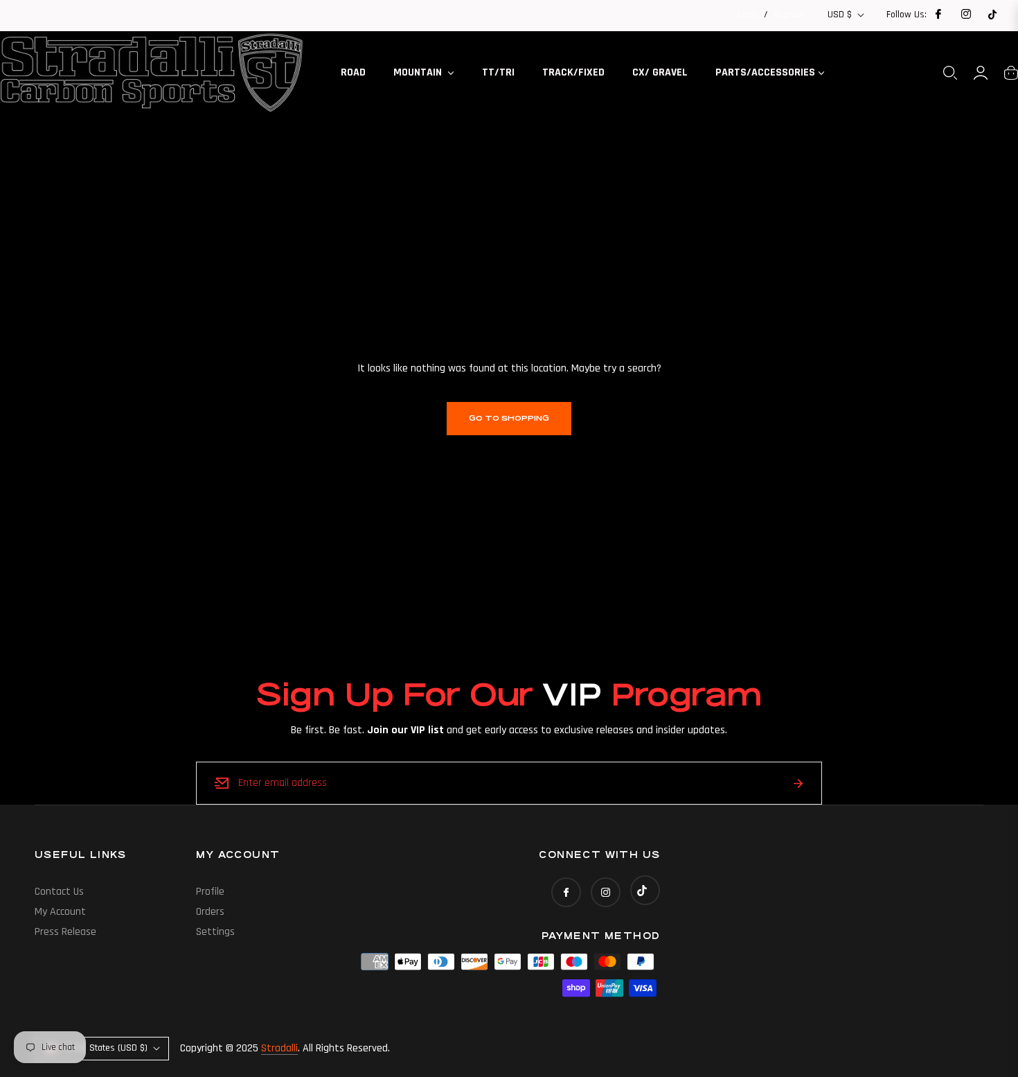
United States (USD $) (105, 1048)
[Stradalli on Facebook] (937, 14)
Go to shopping (509, 418)
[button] (950, 72)
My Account (60, 911)
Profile (210, 891)
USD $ (840, 14)
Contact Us (59, 891)
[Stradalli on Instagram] (965, 14)
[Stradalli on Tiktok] (992, 14)
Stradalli (279, 1048)
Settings (215, 932)
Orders (210, 911)
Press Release (65, 932)
